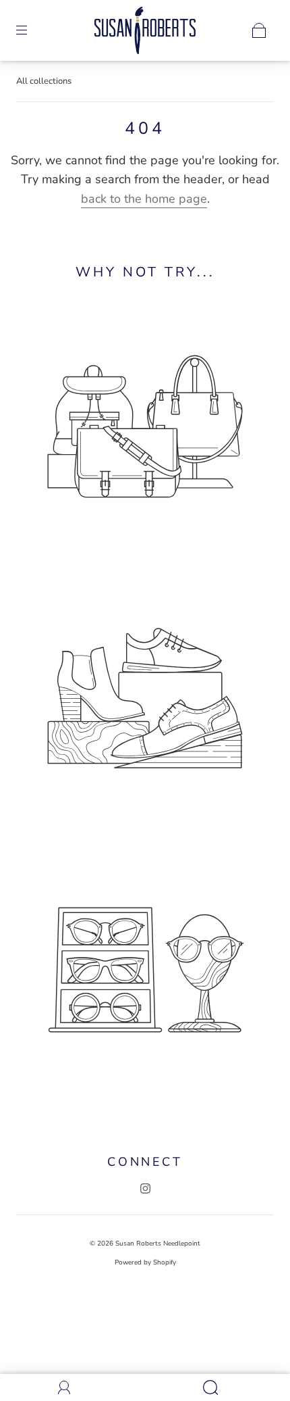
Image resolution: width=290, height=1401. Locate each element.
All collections (43, 81)
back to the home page (144, 199)
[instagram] (145, 1188)
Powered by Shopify (145, 1262)
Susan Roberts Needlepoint (157, 1243)
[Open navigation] (31, 30)
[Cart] (259, 30)
